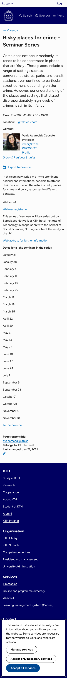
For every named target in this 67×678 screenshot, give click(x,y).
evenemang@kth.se (15, 441)
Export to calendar (19, 167)
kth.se (6, 3)
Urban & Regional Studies (19, 157)
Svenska (44, 15)
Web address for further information (25, 240)
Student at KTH (13, 506)
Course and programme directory (24, 591)
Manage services (22, 649)
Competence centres (16, 552)
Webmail (8, 598)
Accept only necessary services (31, 658)
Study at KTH (11, 478)
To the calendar (13, 425)
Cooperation (11, 492)
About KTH (10, 499)
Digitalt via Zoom (26, 122)
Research (9, 485)
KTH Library (10, 538)
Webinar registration (15, 209)
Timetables (10, 584)
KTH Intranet (11, 520)
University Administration (19, 566)
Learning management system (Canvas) (28, 605)
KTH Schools (11, 545)
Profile (26, 152)
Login (60, 3)
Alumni (7, 513)
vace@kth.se (30, 144)
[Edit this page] (4, 453)
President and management (20, 559)
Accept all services (23, 668)
